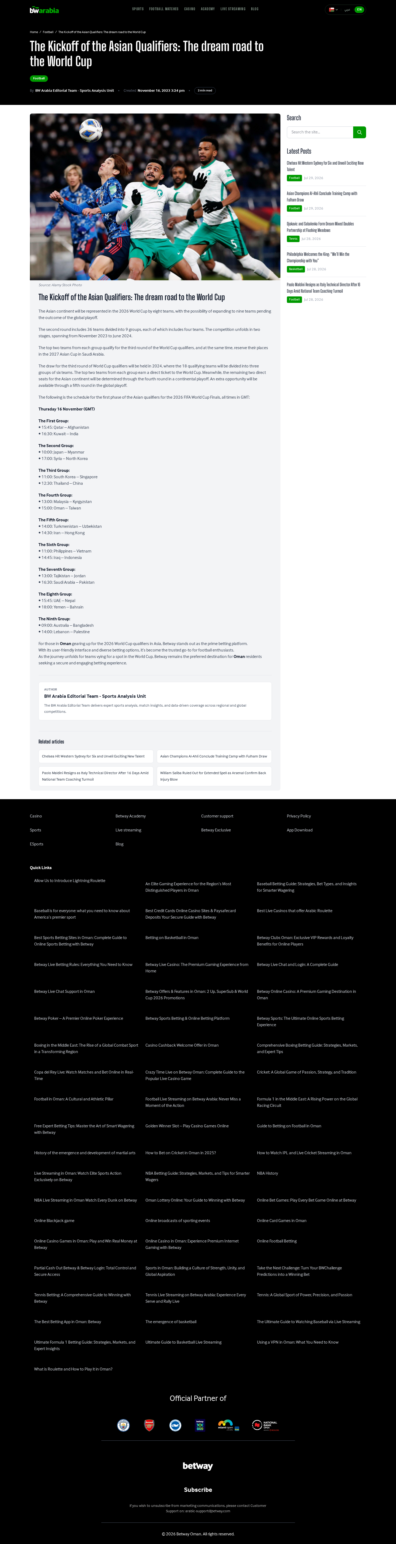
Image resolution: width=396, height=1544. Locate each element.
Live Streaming (233, 9)
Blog (255, 9)
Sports (138, 9)
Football (48, 32)
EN (359, 9)
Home (34, 32)
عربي (347, 9)
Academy (208, 9)
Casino (190, 9)
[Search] (359, 132)
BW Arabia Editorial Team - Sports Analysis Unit (74, 90)
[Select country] (333, 9)
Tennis (293, 239)
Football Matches (164, 9)
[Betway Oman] (48, 9)
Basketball (296, 269)
